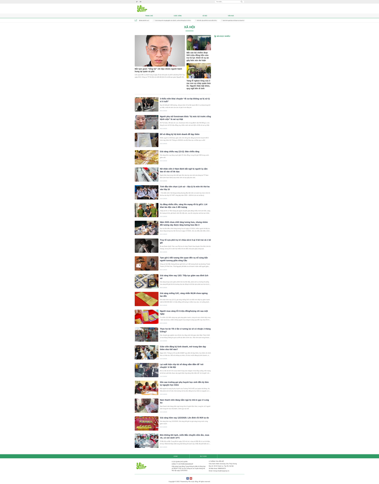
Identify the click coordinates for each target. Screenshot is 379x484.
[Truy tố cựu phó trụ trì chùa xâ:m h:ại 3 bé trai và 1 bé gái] (146, 246)
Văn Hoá (231, 15)
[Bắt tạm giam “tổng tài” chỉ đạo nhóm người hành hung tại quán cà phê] (160, 50)
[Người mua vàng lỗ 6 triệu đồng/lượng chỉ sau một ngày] (146, 317)
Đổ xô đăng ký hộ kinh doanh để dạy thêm (179, 134)
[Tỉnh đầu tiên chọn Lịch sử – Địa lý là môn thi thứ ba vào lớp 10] (146, 192)
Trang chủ (149, 15)
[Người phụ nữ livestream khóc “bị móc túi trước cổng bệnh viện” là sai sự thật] (146, 122)
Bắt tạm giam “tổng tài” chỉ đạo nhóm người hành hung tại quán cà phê (158, 70)
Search (241, 1)
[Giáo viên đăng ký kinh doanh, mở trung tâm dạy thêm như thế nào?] (146, 352)
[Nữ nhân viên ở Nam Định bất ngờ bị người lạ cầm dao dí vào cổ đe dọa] (146, 174)
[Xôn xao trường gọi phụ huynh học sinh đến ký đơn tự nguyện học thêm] (146, 388)
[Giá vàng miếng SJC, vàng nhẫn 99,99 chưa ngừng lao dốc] (146, 299)
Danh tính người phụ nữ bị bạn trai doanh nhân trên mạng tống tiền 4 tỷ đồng (224, 20)
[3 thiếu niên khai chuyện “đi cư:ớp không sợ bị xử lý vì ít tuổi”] (146, 104)
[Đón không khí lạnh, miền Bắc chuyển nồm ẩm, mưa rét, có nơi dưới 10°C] (146, 441)
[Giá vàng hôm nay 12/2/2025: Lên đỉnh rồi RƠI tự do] (146, 423)
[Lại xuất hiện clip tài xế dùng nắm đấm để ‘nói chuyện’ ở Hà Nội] (146, 370)
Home (176, 456)
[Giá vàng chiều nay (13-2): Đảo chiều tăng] (146, 157)
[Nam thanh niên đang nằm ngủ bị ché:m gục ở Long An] (146, 406)
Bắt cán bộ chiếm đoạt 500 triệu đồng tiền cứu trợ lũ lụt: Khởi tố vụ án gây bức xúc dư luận (198, 56)
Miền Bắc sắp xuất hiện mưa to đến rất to (188, 20)
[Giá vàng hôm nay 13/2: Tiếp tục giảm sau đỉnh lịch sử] (146, 281)
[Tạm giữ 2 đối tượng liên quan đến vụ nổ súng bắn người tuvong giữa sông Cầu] (146, 263)
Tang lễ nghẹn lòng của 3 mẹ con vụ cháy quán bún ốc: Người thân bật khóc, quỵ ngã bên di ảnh (199, 84)
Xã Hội (205, 15)
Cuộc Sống (178, 15)
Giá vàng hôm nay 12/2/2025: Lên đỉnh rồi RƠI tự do (184, 418)
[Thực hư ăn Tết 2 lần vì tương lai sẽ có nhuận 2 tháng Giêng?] (146, 334)
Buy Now (203, 456)
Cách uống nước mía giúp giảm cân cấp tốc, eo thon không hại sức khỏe (155, 20)
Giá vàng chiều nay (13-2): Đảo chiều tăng (179, 151)
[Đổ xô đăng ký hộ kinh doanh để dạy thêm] (146, 140)
